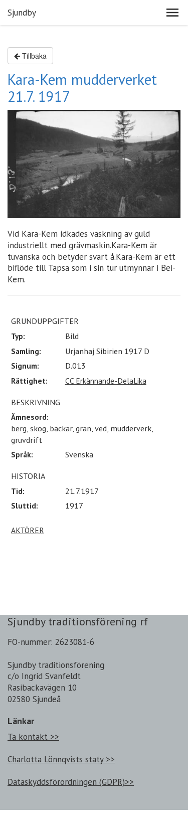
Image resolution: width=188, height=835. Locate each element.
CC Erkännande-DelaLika (105, 381)
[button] (172, 13)
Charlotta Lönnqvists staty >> (61, 759)
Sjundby (22, 12)
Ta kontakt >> (33, 736)
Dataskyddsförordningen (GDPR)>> (71, 781)
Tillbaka (33, 56)
